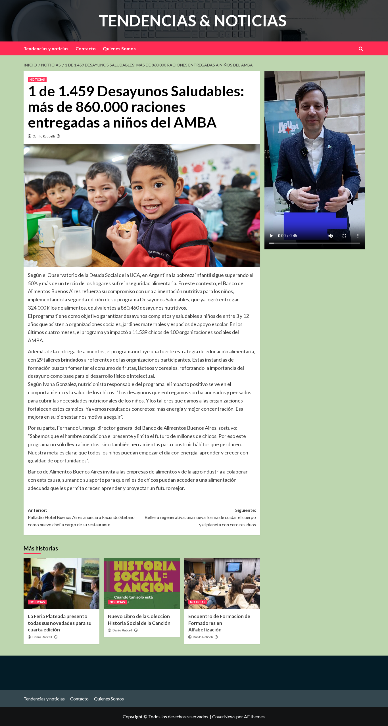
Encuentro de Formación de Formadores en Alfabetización (219, 623)
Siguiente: (200, 517)
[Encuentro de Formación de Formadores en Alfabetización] (222, 583)
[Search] (360, 49)
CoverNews (223, 716)
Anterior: (81, 517)
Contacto (86, 48)
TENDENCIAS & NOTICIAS (193, 20)
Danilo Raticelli (44, 136)
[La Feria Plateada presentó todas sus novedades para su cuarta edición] (61, 583)
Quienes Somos (119, 48)
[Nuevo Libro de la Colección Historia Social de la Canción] (142, 583)
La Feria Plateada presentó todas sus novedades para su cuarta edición (59, 623)
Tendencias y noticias (46, 48)
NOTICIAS (37, 79)
